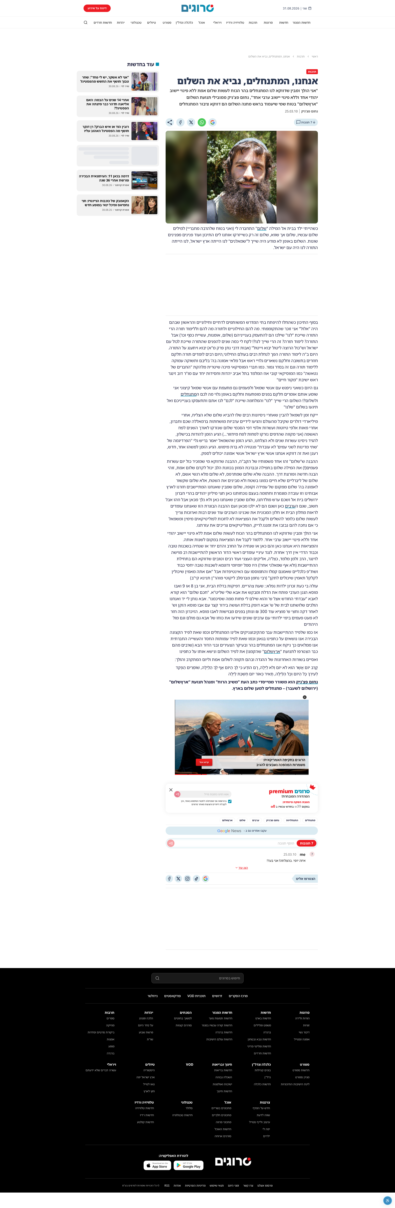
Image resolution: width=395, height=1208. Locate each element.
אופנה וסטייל (302, 1039)
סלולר (189, 1108)
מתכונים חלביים (221, 1115)
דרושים (217, 996)
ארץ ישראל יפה (145, 1077)
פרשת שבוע (146, 1032)
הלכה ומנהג (146, 1018)
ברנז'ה (267, 1032)
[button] (305, 697)
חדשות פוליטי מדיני (259, 1046)
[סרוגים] (233, 1162)
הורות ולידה (302, 1018)
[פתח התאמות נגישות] (387, 1200)
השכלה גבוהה (223, 1077)
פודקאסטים (172, 996)
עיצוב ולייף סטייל (259, 1122)
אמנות (110, 1039)
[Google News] (205, 878)
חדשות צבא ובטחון (259, 1039)
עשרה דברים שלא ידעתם (101, 1070)
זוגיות (306, 1025)
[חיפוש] (86, 22)
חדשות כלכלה (262, 1084)
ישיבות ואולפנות (222, 1084)
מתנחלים (188, 394)
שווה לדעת (263, 1115)
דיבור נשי (304, 1032)
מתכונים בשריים (221, 1108)
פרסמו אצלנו (265, 1185)
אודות (177, 1185)
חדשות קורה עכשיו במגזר (217, 1025)
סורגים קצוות (184, 1025)
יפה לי (266, 1129)
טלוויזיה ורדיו (235, 22)
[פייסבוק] (169, 878)
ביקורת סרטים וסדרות (101, 1032)
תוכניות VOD (196, 996)
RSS (167, 1185)
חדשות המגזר (301, 22)
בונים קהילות (263, 1070)
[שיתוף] (170, 122)
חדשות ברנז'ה (223, 1032)
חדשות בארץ (263, 1018)
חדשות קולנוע (145, 1122)
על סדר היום (145, 1025)
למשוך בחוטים (183, 1018)
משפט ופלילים (262, 1025)
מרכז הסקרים (238, 996)
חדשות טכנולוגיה (182, 1115)
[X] (191, 122)
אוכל (202, 22)
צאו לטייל (149, 1084)
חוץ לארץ (149, 1091)
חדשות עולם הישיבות (219, 1039)
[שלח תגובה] (170, 843)
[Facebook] (180, 122)
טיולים (151, 22)
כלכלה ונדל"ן (184, 22)
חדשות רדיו (147, 1115)
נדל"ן (267, 1077)
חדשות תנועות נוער (220, 1018)
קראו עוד (204, 763)
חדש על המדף (261, 1108)
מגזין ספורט (302, 1077)
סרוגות (268, 22)
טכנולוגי (136, 22)
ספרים (110, 1018)
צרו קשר (248, 1185)
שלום (261, 228)
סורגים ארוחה (223, 1136)
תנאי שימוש (217, 1185)
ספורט (167, 22)
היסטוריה (149, 1070)
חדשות (283, 22)
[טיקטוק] (196, 878)
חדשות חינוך (224, 1091)
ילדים (266, 1136)
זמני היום (233, 1185)
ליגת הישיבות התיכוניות (295, 1084)
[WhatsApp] (202, 122)
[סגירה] (171, 790)
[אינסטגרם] (187, 878)
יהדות (121, 22)
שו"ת (150, 1039)
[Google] (212, 122)
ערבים (290, 506)
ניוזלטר (153, 996)
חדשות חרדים (103, 22)
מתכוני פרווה (223, 1122)
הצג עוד (243, 868)
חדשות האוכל (223, 1129)
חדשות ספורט (301, 1070)
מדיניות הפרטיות (195, 1185)
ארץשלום (272, 651)
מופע (111, 1046)
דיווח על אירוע (97, 8)
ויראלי (217, 22)
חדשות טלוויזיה (144, 1108)
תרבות (253, 22)
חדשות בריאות (223, 1070)
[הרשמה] (177, 794)
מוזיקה (110, 1025)
